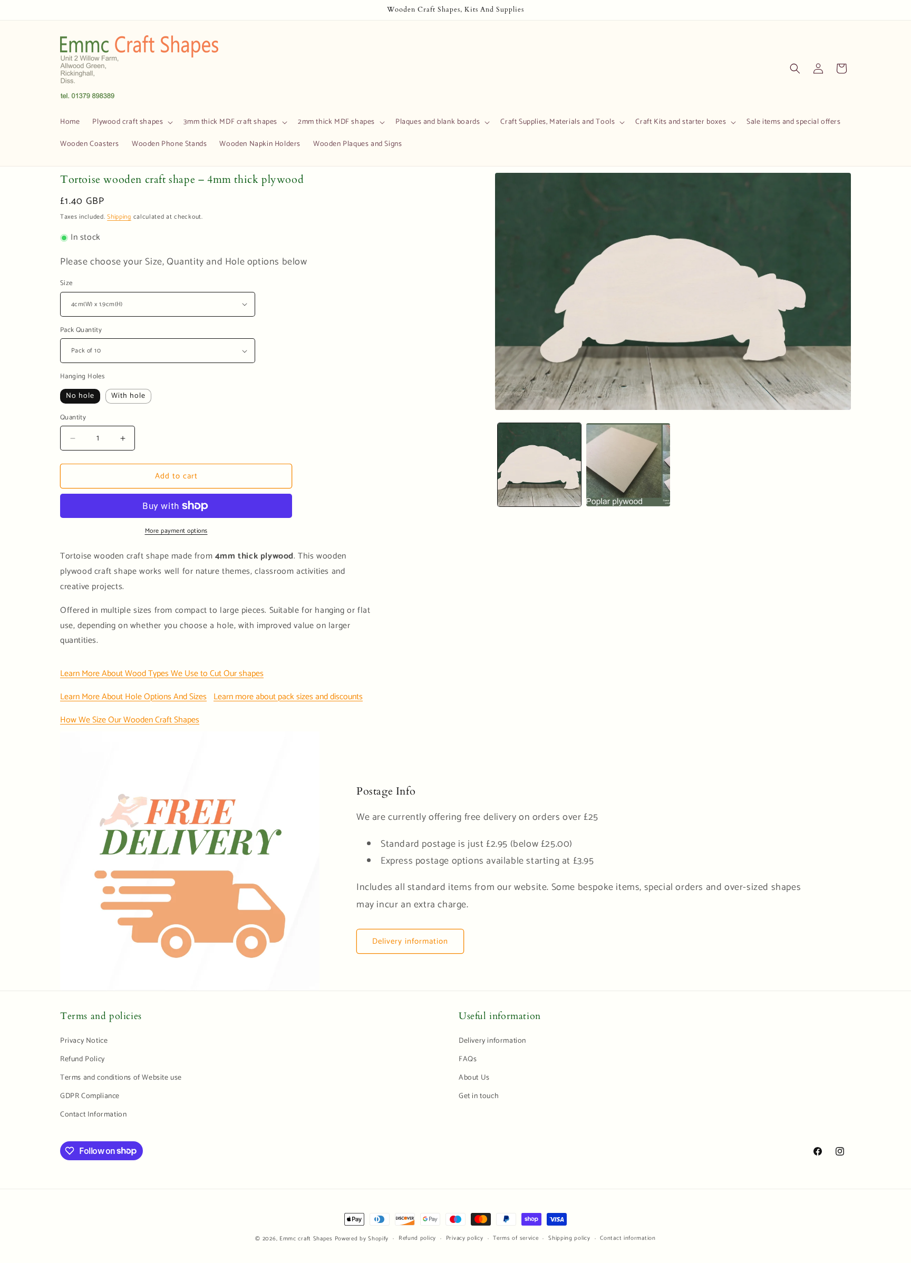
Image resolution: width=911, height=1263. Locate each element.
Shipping (119, 217)
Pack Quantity (81, 330)
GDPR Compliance (90, 1096)
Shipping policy (569, 1238)
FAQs (468, 1059)
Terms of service (515, 1238)
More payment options (176, 531)
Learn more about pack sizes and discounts (288, 697)
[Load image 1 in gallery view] (539, 464)
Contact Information (93, 1115)
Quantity (73, 418)
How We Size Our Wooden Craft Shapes (129, 720)
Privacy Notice (84, 1041)
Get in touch (479, 1096)
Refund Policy (82, 1059)
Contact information (627, 1238)
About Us (474, 1078)
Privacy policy (464, 1238)
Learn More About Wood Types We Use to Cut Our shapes (162, 674)
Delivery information (410, 941)
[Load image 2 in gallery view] (628, 464)
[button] (131, 122)
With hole (128, 396)
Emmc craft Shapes (306, 1239)
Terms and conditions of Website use (121, 1078)
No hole (80, 396)
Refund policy (417, 1238)
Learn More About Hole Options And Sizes (133, 697)
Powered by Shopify (362, 1239)
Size (66, 283)
